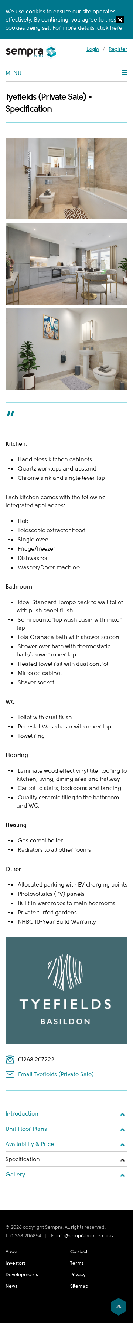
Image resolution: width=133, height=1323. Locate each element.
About (12, 1251)
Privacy (77, 1274)
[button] (120, 21)
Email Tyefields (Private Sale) (56, 1074)
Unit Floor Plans (26, 1129)
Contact (79, 1251)
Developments (22, 1274)
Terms (77, 1263)
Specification (23, 1159)
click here (109, 27)
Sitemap (79, 1286)
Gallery (15, 1174)
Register (118, 49)
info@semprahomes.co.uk (85, 1235)
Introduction (22, 1113)
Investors (16, 1263)
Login (92, 49)
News (11, 1286)
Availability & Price (30, 1144)
